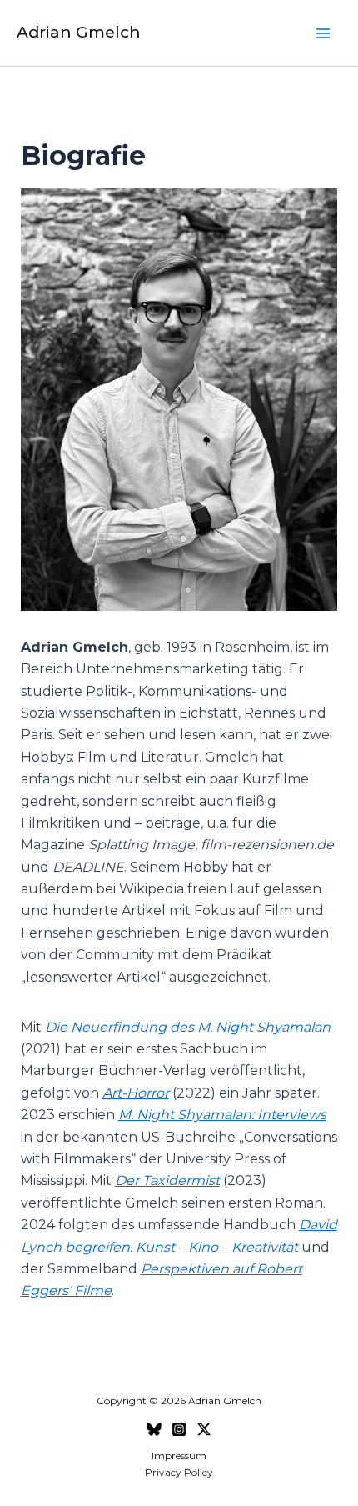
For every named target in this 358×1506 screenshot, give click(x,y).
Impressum (179, 1455)
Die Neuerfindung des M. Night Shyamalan (188, 1027)
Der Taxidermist (167, 1180)
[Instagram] (179, 1429)
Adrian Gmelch (79, 32)
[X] (203, 1429)
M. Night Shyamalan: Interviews (222, 1115)
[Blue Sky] (154, 1429)
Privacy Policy (179, 1472)
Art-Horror (135, 1093)
